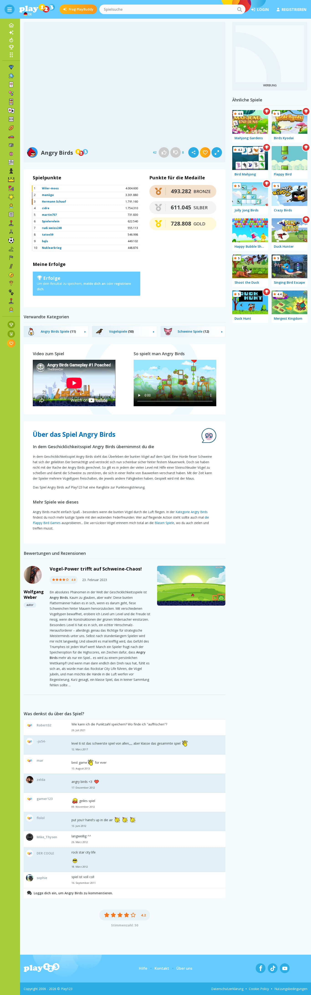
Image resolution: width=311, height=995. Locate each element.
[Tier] (11, 292)
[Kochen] (11, 283)
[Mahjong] (11, 84)
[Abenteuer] (11, 275)
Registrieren (294, 9)
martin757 (49, 215)
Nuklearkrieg (51, 248)
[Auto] (11, 136)
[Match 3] (11, 67)
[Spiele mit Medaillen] (11, 334)
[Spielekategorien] (11, 54)
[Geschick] (11, 266)
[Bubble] (11, 93)
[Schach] (11, 171)
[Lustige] (11, 197)
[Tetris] (11, 188)
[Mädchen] (11, 309)
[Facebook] (260, 968)
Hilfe (143, 968)
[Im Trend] (11, 40)
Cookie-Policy (259, 989)
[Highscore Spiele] (11, 324)
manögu (48, 195)
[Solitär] (11, 110)
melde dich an (94, 283)
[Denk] (11, 153)
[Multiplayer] (11, 301)
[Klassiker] (11, 249)
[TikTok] (273, 968)
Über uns (184, 968)
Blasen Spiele (164, 523)
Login (263, 9)
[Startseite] (11, 25)
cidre (45, 208)
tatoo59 (47, 235)
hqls (45, 241)
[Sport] (11, 127)
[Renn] (11, 257)
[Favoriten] (11, 343)
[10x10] (11, 119)
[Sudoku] (11, 162)
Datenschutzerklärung (227, 989)
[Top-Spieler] (11, 47)
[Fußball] (11, 240)
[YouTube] (285, 968)
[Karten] (11, 102)
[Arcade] (11, 223)
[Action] (11, 231)
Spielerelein (50, 221)
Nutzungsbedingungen (290, 989)
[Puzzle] (11, 76)
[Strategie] (11, 179)
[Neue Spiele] (11, 32)
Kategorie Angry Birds (192, 512)
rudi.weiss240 (52, 228)
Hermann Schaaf (54, 201)
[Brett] (11, 145)
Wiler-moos (50, 188)
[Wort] (11, 214)
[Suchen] (239, 9)
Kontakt (162, 968)
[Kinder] (11, 205)
